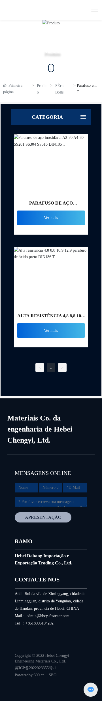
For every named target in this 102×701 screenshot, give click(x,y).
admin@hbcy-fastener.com (48, 616)
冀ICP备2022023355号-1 (35, 668)
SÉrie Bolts (59, 89)
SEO (52, 675)
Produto (42, 89)
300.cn (39, 675)
